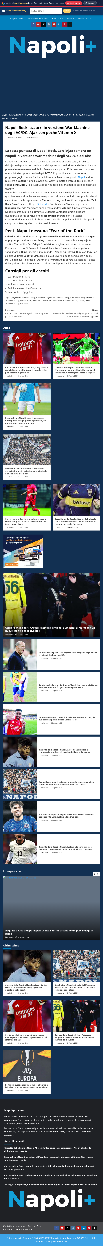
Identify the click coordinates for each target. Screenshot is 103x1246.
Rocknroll (24, 303)
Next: (75, 313)
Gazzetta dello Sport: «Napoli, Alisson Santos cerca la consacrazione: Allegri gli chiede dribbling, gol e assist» (64, 750)
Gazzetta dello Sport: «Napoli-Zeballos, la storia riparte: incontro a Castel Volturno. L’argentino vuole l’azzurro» (76, 521)
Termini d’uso (57, 18)
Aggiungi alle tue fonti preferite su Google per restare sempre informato (43, 3)
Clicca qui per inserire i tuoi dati (84, 11)
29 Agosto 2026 (23, 376)
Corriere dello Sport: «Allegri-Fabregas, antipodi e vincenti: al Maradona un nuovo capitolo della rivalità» (50, 629)
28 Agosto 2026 (72, 376)
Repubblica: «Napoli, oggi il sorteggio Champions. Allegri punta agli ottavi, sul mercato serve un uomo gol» (25, 421)
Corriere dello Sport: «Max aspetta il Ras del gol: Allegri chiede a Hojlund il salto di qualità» (68, 653)
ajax (12, 297)
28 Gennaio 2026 (23, 937)
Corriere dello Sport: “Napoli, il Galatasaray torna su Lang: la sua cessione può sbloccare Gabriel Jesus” (67, 718)
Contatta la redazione (37, 18)
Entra (67, 11)
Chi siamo (70, 18)
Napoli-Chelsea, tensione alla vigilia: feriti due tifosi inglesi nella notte (47, 933)
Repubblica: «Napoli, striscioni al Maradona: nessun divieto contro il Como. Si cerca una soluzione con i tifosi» (66, 783)
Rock (82, 300)
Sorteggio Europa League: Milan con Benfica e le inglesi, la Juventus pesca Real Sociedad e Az (26, 1086)
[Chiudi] (99, 3)
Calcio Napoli (42, 297)
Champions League (79, 297)
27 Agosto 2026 (23, 426)
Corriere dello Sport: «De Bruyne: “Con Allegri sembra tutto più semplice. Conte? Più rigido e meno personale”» (68, 686)
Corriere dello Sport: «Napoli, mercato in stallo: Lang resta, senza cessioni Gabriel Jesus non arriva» (26, 521)
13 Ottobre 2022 (32, 138)
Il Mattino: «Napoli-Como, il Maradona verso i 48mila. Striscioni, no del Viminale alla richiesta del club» (26, 471)
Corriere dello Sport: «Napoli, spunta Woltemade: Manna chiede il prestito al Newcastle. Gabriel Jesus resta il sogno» (75, 370)
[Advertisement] (51, 92)
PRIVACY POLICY (85, 18)
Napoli (82, 177)
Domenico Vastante (15, 138)
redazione (10, 376)
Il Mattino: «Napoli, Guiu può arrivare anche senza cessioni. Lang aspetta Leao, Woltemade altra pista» (66, 815)
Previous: (26, 313)
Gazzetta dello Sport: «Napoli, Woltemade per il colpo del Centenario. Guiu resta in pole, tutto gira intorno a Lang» (65, 848)
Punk (55, 300)
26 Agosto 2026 (72, 527)
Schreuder (43, 204)
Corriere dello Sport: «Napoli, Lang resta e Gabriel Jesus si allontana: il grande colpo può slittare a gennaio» (26, 370)
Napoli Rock (25, 300)
